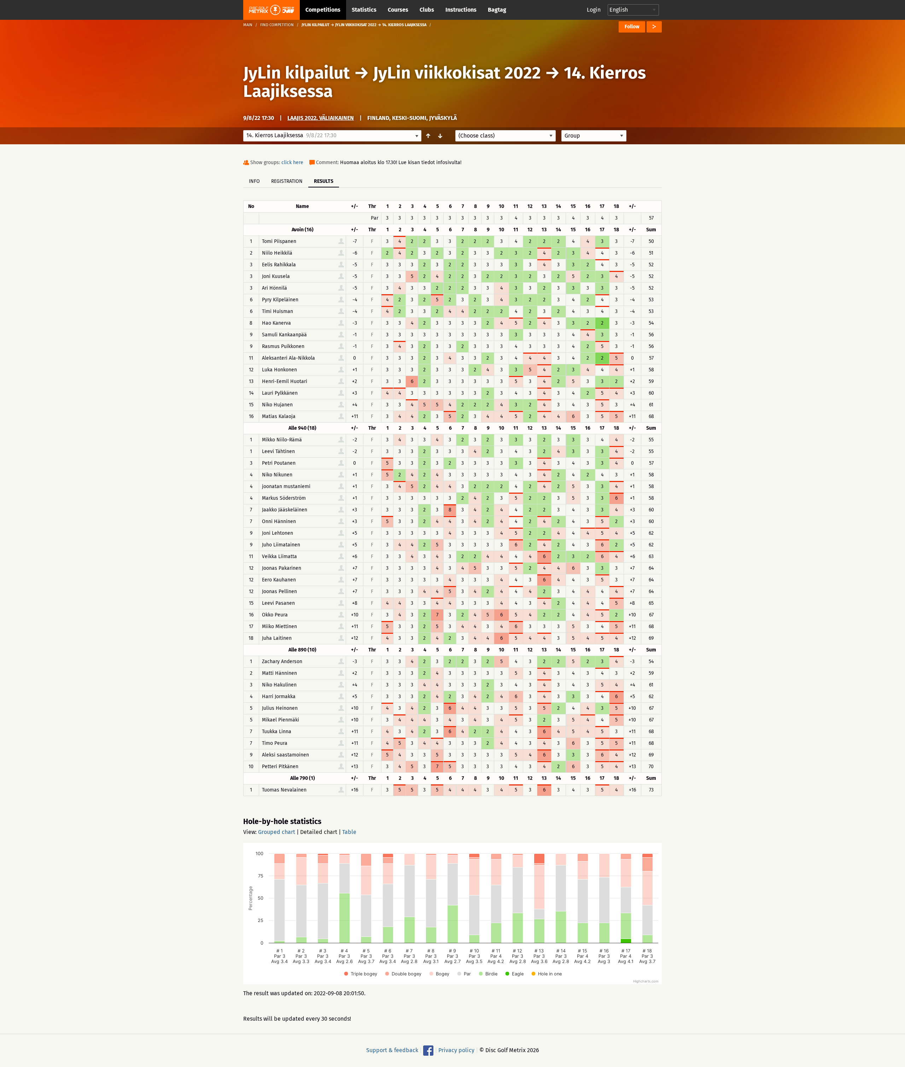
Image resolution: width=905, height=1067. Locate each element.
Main (247, 25)
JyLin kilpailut (296, 73)
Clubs (427, 9)
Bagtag (497, 9)
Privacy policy (456, 1050)
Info (254, 181)
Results (323, 181)
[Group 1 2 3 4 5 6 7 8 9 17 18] (593, 135)
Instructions (461, 9)
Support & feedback (392, 1050)
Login (594, 9)
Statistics (364, 9)
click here (292, 163)
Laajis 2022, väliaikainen (320, 118)
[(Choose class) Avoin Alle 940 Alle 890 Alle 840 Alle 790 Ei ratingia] (505, 135)
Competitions (322, 9)
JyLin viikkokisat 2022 (457, 73)
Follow (632, 27)
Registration (287, 181)
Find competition (277, 25)
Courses (398, 9)
